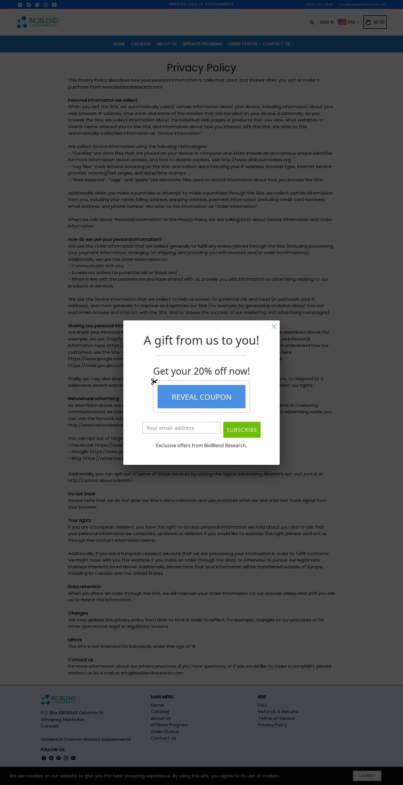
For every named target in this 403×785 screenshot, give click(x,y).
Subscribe (242, 429)
